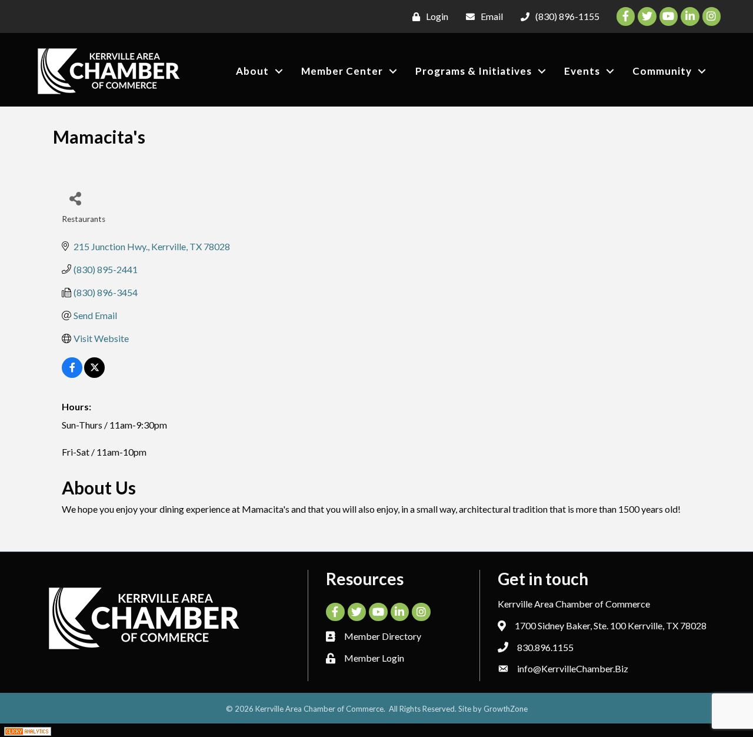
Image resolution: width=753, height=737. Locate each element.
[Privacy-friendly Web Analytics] (27, 730)
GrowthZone (506, 708)
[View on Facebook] (72, 374)
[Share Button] (75, 198)
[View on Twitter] (94, 374)
